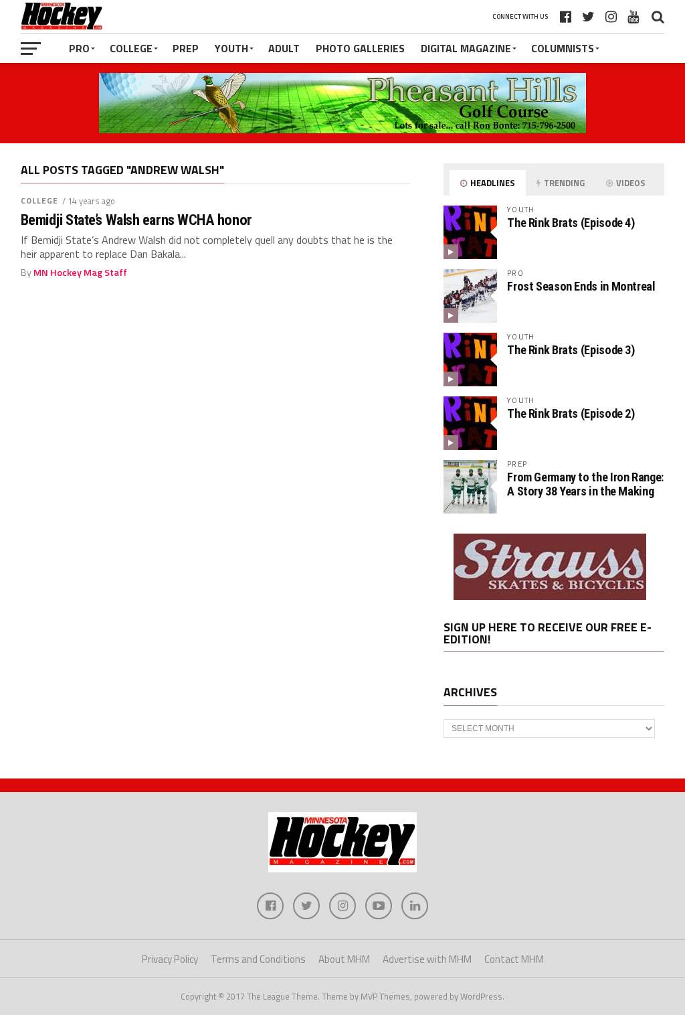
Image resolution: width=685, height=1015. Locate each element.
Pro (79, 48)
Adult (284, 48)
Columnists (562, 48)
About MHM (344, 959)
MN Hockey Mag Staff (80, 272)
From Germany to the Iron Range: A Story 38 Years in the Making (585, 483)
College (131, 48)
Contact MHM (514, 959)
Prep (186, 48)
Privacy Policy (170, 959)
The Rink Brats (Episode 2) (570, 413)
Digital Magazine (466, 48)
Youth (231, 48)
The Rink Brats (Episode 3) (570, 350)
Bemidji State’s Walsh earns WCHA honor (136, 220)
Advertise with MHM (427, 959)
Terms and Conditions (258, 959)
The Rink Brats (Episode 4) (570, 223)
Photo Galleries (360, 48)
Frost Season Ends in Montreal (581, 286)
